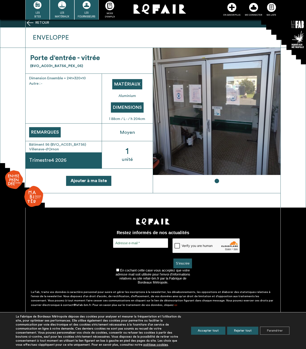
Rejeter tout (243, 330)
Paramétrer (275, 330)
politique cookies (155, 344)
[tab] (217, 181)
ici (175, 305)
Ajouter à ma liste (89, 181)
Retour (41, 22)
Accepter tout (208, 330)
